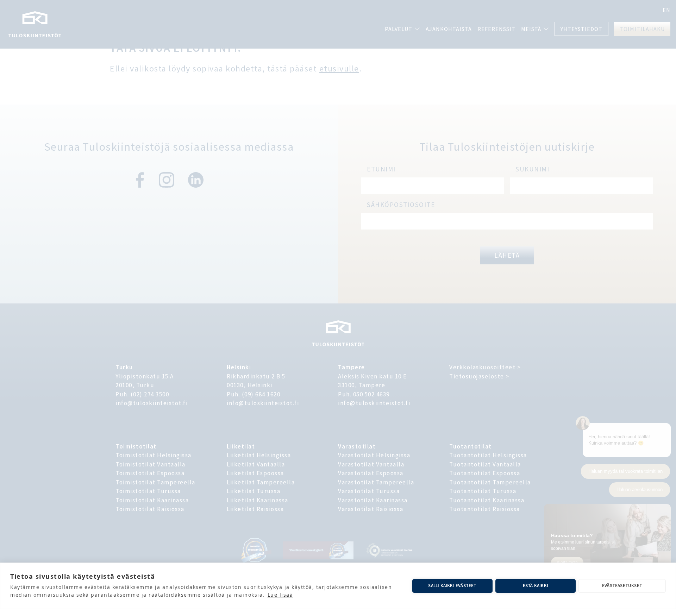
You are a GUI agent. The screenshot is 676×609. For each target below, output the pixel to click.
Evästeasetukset (622, 586)
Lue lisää (280, 594)
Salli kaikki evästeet (452, 586)
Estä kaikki (535, 586)
